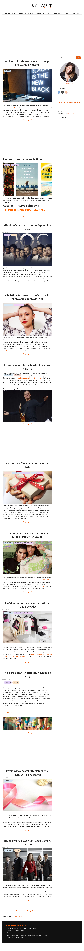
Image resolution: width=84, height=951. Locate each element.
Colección (18, 542)
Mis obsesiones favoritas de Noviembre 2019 (27, 674)
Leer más (27, 120)
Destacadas (19, 304)
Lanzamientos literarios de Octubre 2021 (27, 159)
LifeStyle (15, 165)
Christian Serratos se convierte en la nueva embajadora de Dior (27, 297)
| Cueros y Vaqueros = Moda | (15, 937)
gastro (17, 374)
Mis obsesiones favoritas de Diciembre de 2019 (27, 366)
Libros (7, 165)
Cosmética (16, 472)
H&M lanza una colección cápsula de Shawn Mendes (27, 604)
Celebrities (22, 13)
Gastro (31, 13)
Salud (14, 13)
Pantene (40, 472)
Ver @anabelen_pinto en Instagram (69, 102)
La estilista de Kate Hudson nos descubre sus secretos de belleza (27, 935)
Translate (72, 113)
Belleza (8, 13)
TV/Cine (14, 235)
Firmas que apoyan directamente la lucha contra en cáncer (27, 772)
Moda (45, 13)
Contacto (77, 13)
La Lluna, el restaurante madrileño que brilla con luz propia (27, 62)
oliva (34, 472)
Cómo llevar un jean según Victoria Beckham (21, 928)
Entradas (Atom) (17, 916)
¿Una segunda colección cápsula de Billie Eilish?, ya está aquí (27, 534)
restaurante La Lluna (11, 108)
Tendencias (58, 13)
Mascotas (67, 13)
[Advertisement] (27, 140)
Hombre (38, 13)
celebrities (8, 304)
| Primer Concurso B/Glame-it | (16, 931)
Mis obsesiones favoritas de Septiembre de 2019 (27, 842)
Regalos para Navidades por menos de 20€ (27, 465)
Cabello (7, 472)
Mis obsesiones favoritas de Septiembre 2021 (27, 227)
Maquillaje (25, 472)
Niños (50, 13)
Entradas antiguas (25, 910)
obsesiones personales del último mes (29, 378)
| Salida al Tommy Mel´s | (14, 933)
